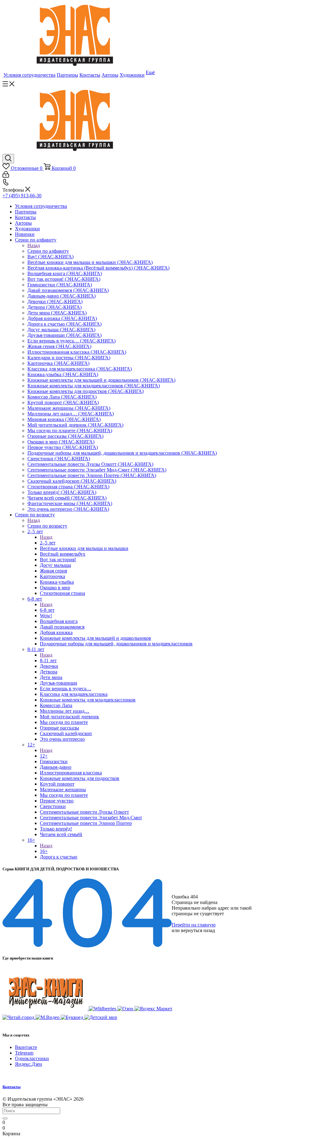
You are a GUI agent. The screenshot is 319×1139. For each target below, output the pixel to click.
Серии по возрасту (47, 526)
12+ (44, 756)
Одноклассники (32, 1058)
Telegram (24, 1052)
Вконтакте (26, 1047)
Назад (33, 245)
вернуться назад (198, 930)
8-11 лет (48, 660)
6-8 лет (47, 610)
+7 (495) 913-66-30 (21, 195)
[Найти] (4, 1118)
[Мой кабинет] (5, 176)
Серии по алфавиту (48, 251)
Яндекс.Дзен (28, 1064)
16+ (44, 851)
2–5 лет (47, 542)
